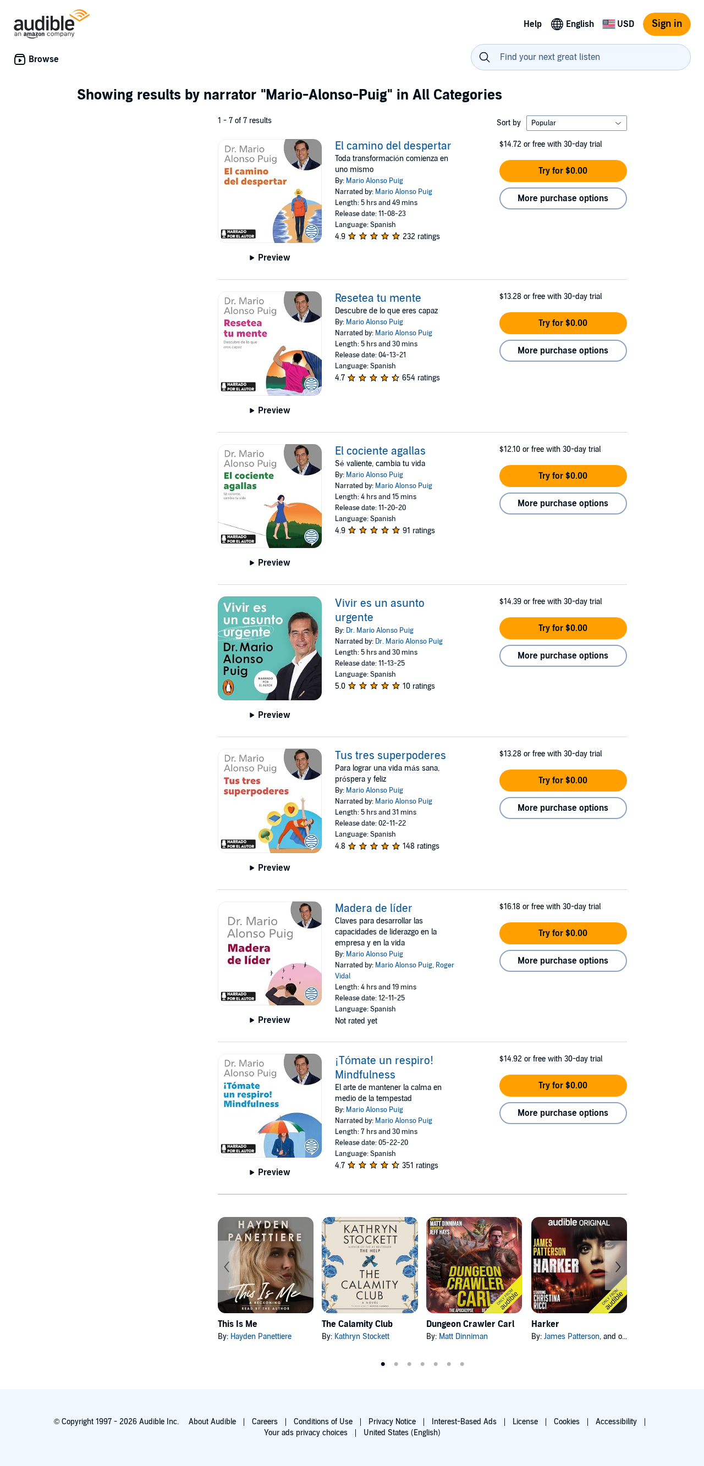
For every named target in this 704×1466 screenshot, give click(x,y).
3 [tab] (409, 1364)
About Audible (212, 1421)
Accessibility (616, 1421)
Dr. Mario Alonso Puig (380, 630)
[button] (563, 171)
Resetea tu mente (378, 298)
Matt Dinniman (463, 1336)
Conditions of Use (323, 1421)
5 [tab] (435, 1364)
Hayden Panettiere (261, 1336)
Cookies (567, 1421)
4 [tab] (422, 1364)
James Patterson (572, 1336)
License (525, 1421)
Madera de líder (374, 908)
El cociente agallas (380, 451)
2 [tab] (396, 1364)
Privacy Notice (392, 1421)
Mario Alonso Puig (374, 180)
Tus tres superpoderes (390, 755)
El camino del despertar (393, 146)
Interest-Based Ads (464, 1421)
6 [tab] (448, 1364)
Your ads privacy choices (306, 1432)
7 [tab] (462, 1364)
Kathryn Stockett (361, 1336)
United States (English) (402, 1432)
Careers (265, 1421)
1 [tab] (382, 1364)
